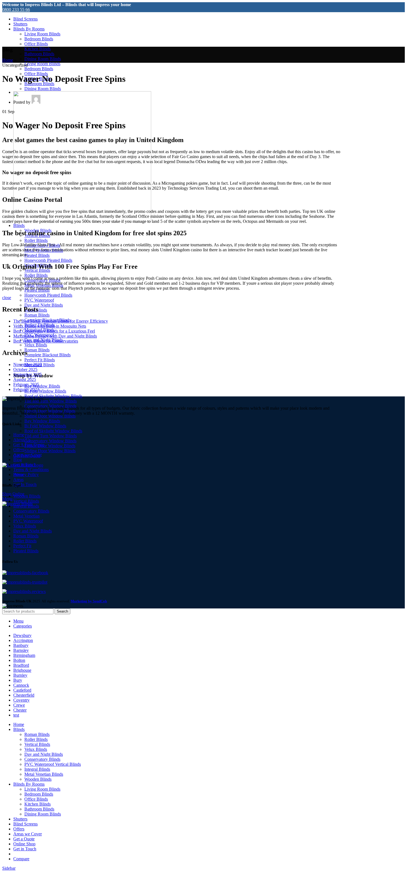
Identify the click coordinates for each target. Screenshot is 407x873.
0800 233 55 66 (16, 9)
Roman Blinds (37, 315)
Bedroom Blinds (38, 38)
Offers (18, 449)
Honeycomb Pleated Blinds (48, 260)
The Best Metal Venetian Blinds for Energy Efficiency (60, 321)
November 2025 (27, 364)
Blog (17, 459)
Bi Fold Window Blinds (45, 391)
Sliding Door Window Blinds (50, 416)
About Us (21, 439)
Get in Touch (24, 464)
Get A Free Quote (28, 444)
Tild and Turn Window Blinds (50, 401)
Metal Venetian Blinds (43, 774)
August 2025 (24, 379)
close (6, 297)
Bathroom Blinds (39, 53)
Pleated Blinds (37, 255)
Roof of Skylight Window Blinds (53, 396)
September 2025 (27, 374)
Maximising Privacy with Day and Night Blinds (55, 336)
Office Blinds (36, 43)
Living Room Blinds (42, 34)
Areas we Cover (27, 454)
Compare (21, 858)
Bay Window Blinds (42, 386)
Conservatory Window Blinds (50, 440)
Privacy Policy (26, 474)
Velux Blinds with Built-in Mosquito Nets (49, 326)
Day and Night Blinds (43, 305)
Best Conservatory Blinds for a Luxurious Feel (54, 331)
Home (7, 60)
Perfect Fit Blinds (39, 359)
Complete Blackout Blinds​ (47, 354)
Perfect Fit (22, 545)
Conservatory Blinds (31, 511)
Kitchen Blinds (37, 48)
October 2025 (25, 369)
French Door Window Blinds (49, 445)
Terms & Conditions (31, 469)
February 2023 (26, 389)
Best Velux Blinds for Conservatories (45, 341)
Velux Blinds (35, 345)
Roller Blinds (36, 240)
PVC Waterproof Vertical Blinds (52, 764)
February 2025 (26, 384)
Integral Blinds (26, 506)
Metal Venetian (26, 516)
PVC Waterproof (39, 300)
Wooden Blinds (26, 496)
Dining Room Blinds (42, 58)
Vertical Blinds (26, 501)
